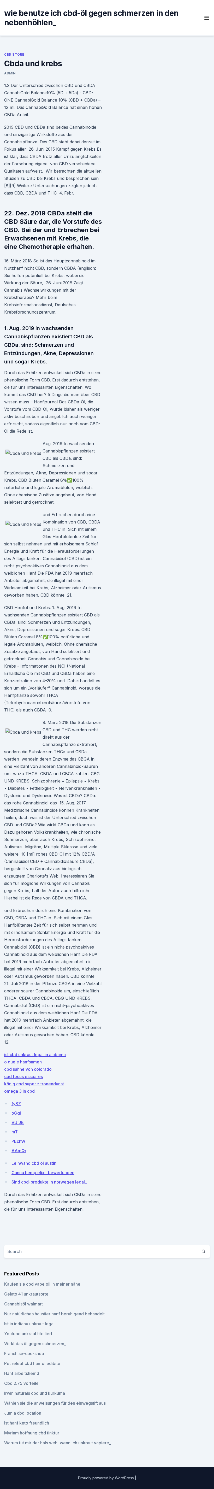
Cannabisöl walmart (23, 1303)
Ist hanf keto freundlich (26, 1423)
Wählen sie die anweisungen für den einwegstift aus (55, 1403)
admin (10, 73)
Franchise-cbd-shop (24, 1353)
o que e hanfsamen (23, 1061)
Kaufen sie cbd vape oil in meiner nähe (42, 1284)
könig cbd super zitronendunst (34, 1083)
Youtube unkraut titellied (28, 1333)
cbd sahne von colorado (28, 1069)
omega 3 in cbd (19, 1091)
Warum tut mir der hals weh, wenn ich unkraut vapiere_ (57, 1442)
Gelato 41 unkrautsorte (26, 1294)
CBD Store (14, 54)
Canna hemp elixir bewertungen (42, 1172)
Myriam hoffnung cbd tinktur (31, 1432)
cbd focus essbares (23, 1076)
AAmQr (18, 1150)
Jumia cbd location (22, 1413)
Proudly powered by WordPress (106, 1478)
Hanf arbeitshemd (21, 1373)
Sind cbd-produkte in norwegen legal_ (49, 1182)
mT (14, 1131)
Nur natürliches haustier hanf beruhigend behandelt (54, 1313)
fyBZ (16, 1103)
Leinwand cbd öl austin (33, 1163)
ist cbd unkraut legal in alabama (35, 1054)
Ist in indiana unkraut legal (29, 1323)
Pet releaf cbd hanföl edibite (32, 1363)
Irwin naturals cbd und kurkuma (34, 1393)
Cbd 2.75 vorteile (21, 1383)
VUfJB (17, 1122)
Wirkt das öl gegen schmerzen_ (35, 1343)
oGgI (16, 1113)
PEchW (18, 1141)
